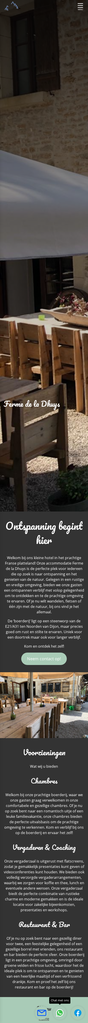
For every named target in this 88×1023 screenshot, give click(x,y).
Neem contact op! (44, 658)
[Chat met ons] (60, 1013)
